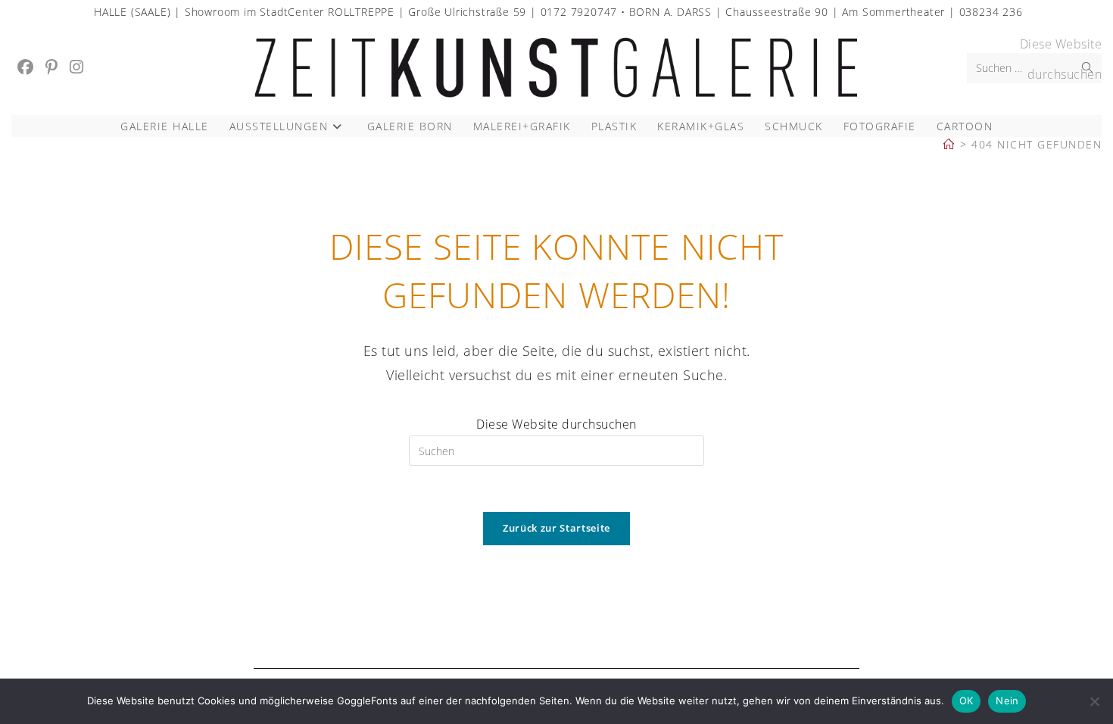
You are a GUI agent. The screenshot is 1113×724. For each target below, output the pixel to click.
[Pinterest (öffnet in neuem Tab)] (51, 67)
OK (966, 700)
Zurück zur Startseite (556, 528)
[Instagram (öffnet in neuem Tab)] (76, 67)
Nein (1007, 700)
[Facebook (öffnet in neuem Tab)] (25, 67)
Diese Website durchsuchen (556, 424)
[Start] (949, 144)
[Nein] (1094, 701)
